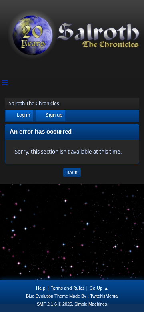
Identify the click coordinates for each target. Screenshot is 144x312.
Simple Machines (90, 304)
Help (41, 288)
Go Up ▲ (99, 288)
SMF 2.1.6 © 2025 (54, 304)
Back (72, 172)
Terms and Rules (67, 288)
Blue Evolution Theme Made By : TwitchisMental (72, 296)
